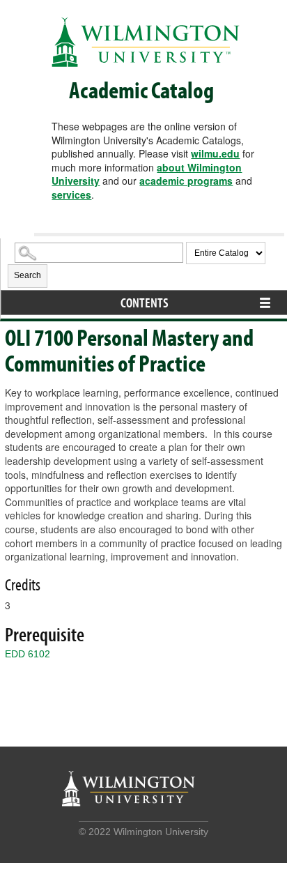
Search (27, 275)
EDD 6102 (27, 653)
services (71, 194)
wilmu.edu (215, 153)
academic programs (186, 181)
